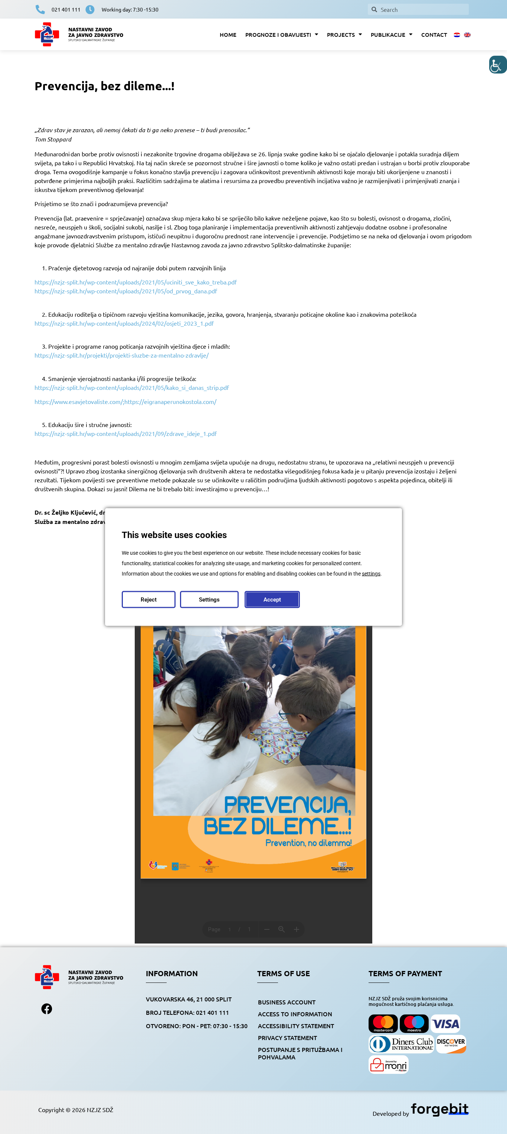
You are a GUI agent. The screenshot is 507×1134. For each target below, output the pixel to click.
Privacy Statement (287, 1037)
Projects (341, 34)
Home (228, 34)
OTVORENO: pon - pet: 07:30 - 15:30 (197, 1025)
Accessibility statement (296, 1025)
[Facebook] (47, 1009)
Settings (209, 599)
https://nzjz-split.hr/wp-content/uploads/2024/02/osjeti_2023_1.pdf (124, 323)
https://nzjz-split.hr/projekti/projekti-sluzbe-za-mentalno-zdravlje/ (122, 355)
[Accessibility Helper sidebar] (498, 65)
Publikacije (388, 34)
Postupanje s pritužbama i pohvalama (300, 1053)
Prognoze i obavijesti (278, 34)
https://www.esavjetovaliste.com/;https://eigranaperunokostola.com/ (125, 401)
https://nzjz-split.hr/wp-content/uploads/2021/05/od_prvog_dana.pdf (126, 290)
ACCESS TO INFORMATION (295, 1014)
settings (371, 574)
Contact (434, 34)
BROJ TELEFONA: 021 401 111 (187, 1012)
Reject (149, 599)
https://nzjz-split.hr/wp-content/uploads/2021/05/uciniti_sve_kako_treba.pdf (136, 282)
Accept (272, 599)
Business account (286, 1002)
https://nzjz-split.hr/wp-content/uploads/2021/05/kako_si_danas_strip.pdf (132, 387)
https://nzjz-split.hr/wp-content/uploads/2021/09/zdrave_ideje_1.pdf (126, 433)
